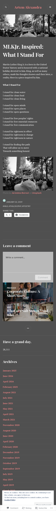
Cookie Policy (9, 500)
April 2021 (8, 414)
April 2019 (8, 484)
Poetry (26, 206)
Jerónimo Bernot (20, 192)
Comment (43, 277)
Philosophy (15, 206)
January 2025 (9, 370)
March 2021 (9, 419)
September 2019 (11, 468)
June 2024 (8, 376)
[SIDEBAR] (28, 328)
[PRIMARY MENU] (50, 7)
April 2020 (8, 441)
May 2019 (8, 479)
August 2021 (9, 392)
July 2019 (7, 474)
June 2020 (8, 435)
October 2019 (10, 463)
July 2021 (7, 397)
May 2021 (8, 408)
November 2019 (11, 457)
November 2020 (11, 425)
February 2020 (10, 446)
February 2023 (10, 386)
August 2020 (9, 430)
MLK (6, 206)
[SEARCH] (6, 7)
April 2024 (8, 381)
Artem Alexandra (28, 7)
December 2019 (11, 452)
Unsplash (36, 192)
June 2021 (8, 403)
